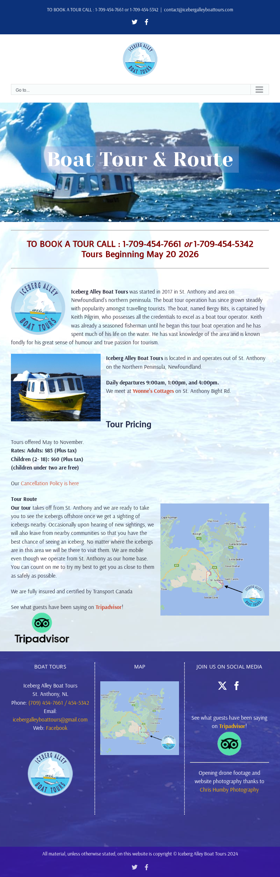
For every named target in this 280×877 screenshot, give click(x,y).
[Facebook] (236, 685)
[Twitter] (222, 685)
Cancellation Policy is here (50, 483)
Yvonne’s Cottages (153, 390)
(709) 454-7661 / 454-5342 (58, 702)
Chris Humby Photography (229, 789)
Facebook (56, 727)
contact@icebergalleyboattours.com (198, 9)
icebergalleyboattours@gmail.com (50, 719)
